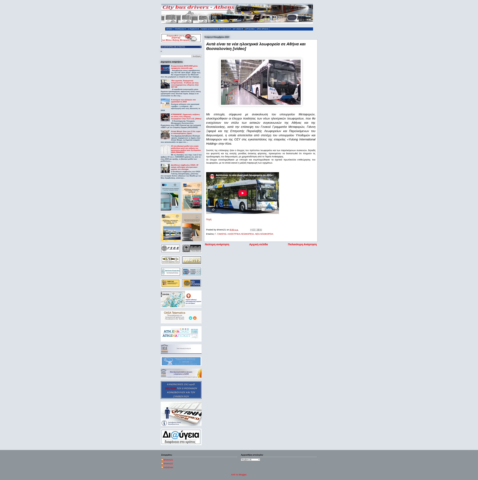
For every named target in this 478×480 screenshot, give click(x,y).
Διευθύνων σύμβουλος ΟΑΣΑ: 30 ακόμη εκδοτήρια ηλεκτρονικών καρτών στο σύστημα (184, 167)
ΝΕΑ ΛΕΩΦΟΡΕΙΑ (264, 234)
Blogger (242, 474)
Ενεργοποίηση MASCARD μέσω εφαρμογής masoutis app (184, 67)
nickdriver (168, 467)
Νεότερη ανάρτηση (217, 244)
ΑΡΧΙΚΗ (169, 29)
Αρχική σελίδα (258, 244)
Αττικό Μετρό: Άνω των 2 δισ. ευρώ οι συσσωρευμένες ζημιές (186, 132)
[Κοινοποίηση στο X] (256, 230)
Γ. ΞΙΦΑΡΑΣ (220, 234)
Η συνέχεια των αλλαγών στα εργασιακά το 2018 (183, 101)
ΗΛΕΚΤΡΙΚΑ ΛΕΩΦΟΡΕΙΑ (241, 234)
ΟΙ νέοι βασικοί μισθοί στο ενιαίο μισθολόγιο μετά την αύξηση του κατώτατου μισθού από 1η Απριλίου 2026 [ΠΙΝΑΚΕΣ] (186, 149)
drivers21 (168, 460)
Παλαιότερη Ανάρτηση (302, 244)
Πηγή (208, 219)
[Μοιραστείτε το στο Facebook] (258, 230)
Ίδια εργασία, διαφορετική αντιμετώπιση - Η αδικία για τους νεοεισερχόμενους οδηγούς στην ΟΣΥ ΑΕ (185, 84)
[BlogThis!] (253, 230)
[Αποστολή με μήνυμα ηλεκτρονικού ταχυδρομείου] (251, 230)
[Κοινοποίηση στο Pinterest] (261, 230)
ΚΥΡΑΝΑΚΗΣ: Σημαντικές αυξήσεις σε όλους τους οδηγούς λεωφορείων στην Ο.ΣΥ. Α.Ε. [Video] (186, 116)
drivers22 (168, 463)
